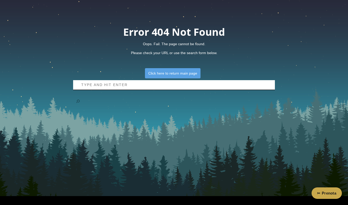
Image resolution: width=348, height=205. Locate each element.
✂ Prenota (326, 193)
